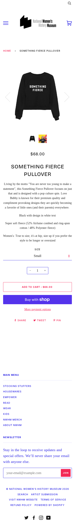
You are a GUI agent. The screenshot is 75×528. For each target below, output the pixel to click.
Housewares (12, 391)
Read (6, 402)
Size (37, 249)
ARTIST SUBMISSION (44, 494)
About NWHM (12, 425)
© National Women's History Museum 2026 (37, 488)
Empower (10, 397)
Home (7, 50)
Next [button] (64, 97)
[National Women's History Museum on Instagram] (41, 518)
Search (23, 494)
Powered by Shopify (50, 505)
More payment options (37, 309)
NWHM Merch (12, 419)
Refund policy (21, 505)
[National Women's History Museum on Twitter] (26, 518)
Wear (7, 408)
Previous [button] (10, 97)
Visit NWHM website (23, 499)
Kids (6, 414)
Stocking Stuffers (17, 386)
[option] (37, 96)
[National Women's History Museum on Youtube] (48, 518)
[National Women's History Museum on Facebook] (34, 518)
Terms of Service (53, 499)
